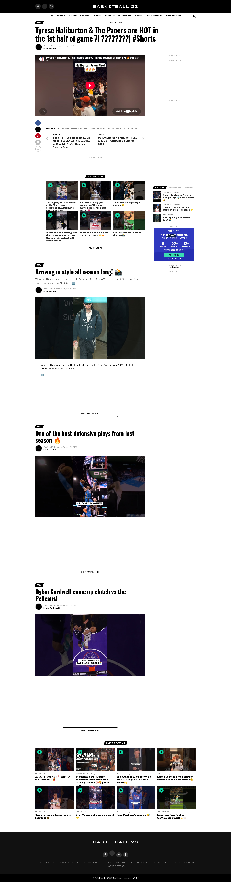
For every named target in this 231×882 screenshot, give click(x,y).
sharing (101, 128)
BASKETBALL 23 (53, 48)
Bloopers (139, 16)
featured (83, 128)
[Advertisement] (95, 165)
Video (119, 128)
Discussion (85, 16)
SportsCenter (124, 16)
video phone (131, 128)
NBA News (61, 16)
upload (111, 128)
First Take (110, 16)
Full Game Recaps (154, 16)
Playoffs (73, 16)
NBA (51, 16)
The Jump (98, 16)
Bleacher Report (173, 16)
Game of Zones (115, 22)
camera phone (70, 128)
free (93, 128)
